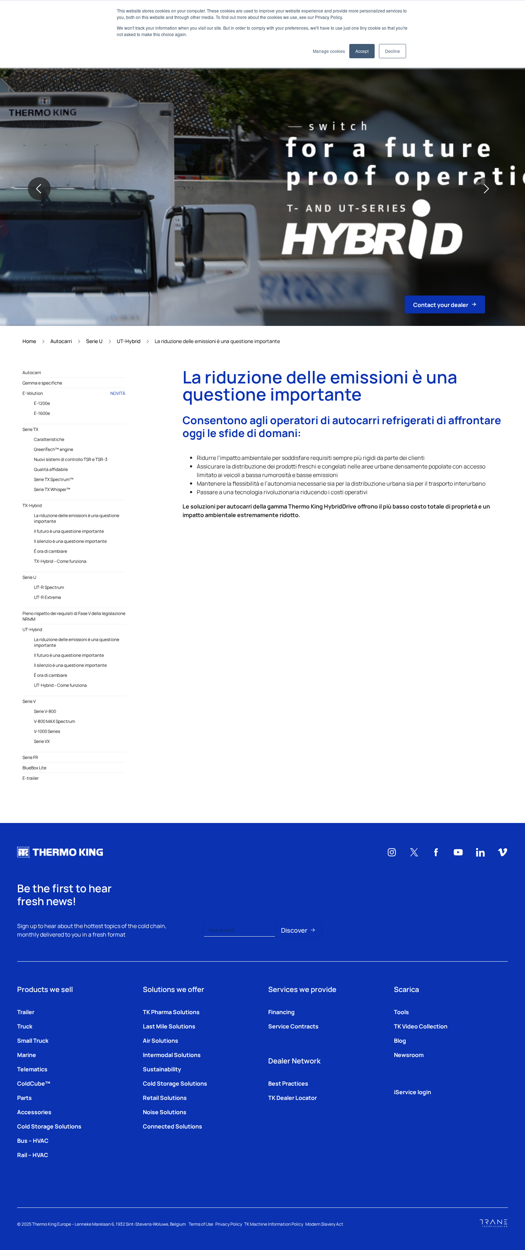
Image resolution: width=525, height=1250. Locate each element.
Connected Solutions (172, 1126)
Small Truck (33, 1040)
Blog (400, 1040)
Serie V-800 (45, 711)
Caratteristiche (49, 439)
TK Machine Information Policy (273, 1224)
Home (29, 340)
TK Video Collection (421, 1026)
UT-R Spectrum (49, 587)
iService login (412, 1091)
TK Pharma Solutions (171, 1011)
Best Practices (288, 1083)
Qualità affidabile (51, 469)
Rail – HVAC (32, 1154)
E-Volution (73, 393)
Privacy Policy (228, 1224)
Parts (24, 1097)
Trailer (25, 1011)
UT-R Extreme (47, 597)
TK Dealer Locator (292, 1097)
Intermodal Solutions (172, 1054)
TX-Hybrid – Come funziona (60, 561)
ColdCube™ (33, 1083)
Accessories (34, 1111)
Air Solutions (160, 1040)
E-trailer (30, 778)
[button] (39, 188)
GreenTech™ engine (53, 449)
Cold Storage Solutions (49, 1126)
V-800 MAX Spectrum (54, 721)
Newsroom (409, 1054)
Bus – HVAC (33, 1140)
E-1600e (42, 413)
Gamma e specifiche (42, 383)
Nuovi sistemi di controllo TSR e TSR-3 (71, 459)
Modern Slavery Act (324, 1224)
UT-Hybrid (128, 340)
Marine (26, 1054)
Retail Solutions (165, 1097)
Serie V (29, 701)
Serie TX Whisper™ (52, 489)
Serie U (94, 340)
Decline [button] (392, 51)
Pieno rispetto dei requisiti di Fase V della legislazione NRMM (73, 616)
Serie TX (30, 429)
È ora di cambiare (50, 551)
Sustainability (162, 1069)
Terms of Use (201, 1224)
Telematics (32, 1069)
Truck (24, 1026)
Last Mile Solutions (169, 1026)
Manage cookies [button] (329, 51)
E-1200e (42, 403)
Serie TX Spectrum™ (54, 479)
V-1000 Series (47, 731)
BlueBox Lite (34, 767)
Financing (281, 1011)
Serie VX (42, 741)
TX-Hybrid (32, 505)
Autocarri (61, 340)
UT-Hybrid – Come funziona (60, 685)
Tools (401, 1011)
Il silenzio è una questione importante (70, 541)
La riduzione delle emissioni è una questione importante (76, 518)
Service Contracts (293, 1026)
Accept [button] (362, 51)
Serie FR (30, 757)
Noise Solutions (164, 1111)
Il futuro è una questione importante (69, 531)
